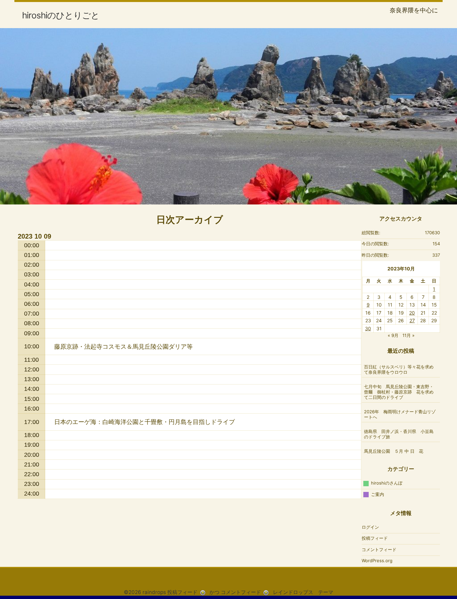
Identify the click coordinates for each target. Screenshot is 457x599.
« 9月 (393, 335)
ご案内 (377, 494)
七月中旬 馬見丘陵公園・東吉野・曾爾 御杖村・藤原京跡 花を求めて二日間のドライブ (399, 392)
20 (412, 313)
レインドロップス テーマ (303, 592)
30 (368, 328)
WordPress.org (377, 560)
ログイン (370, 527)
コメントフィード (379, 549)
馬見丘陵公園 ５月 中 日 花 (393, 451)
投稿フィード (375, 538)
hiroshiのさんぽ (386, 483)
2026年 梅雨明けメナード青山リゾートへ (400, 414)
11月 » (408, 335)
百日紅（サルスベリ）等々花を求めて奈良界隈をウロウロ (399, 369)
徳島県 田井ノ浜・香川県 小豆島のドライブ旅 (399, 434)
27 (412, 320)
